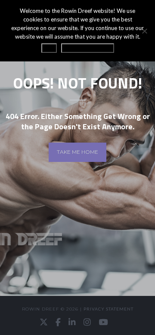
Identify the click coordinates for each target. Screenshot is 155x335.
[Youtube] (103, 322)
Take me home (77, 152)
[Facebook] (58, 322)
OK (49, 48)
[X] (44, 322)
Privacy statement (108, 308)
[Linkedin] (72, 322)
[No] (144, 31)
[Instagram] (87, 322)
